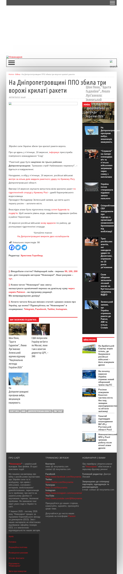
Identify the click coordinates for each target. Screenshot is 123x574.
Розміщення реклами (18, 553)
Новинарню (91, 466)
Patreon (71, 516)
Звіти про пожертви (17, 571)
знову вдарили (48, 223)
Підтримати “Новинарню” (14, 565)
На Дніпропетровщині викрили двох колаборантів (43, 236)
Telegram (29, 309)
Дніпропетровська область (39, 411)
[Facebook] (12, 247)
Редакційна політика (18, 547)
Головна (12, 542)
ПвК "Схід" (58, 411)
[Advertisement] (64, 30)
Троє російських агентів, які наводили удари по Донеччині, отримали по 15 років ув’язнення (106, 253)
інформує (54, 152)
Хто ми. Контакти (16, 558)
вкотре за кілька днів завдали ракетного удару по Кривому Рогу (42, 179)
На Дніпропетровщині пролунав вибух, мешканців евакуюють (18, 395)
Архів (11, 536)
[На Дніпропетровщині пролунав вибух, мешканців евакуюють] (18, 384)
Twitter (51, 309)
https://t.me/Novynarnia (56, 487)
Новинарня (15, 464)
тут (10, 278)
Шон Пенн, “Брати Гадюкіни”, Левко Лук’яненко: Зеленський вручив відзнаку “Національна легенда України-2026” (18, 353)
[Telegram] (24, 247)
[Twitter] (18, 247)
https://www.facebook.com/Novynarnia (63, 477)
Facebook (40, 309)
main (23, 411)
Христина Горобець (32, 255)
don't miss (14, 411)
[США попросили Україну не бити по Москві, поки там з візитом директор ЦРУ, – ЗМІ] (41, 334)
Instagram (61, 309)
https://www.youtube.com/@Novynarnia (63, 498)
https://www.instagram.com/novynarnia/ (63, 493)
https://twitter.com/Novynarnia (59, 482)
